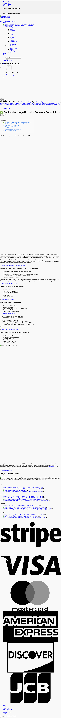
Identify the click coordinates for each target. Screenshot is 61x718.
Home (4, 22)
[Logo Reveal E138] (18, 24)
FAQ (4, 706)
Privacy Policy (7, 3)
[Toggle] (0, 265)
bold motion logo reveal (41, 102)
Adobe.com (51, 466)
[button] (3, 77)
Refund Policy (7, 4)
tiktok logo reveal (37, 104)
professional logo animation (10, 104)
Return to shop (10, 75)
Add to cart (3, 100)
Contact (5, 713)
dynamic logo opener (5, 103)
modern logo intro (46, 103)
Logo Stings (7, 21)
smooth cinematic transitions (25, 104)
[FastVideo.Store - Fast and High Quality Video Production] (5, 16)
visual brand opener (47, 104)
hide (9, 120)
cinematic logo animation (54, 102)
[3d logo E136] (18, 25)
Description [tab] (6, 108)
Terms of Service (7, 2)
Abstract (13, 21)
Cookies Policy (7, 6)
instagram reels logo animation (33, 103)
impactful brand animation (18, 103)
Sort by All (9, 26)
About (4, 705)
